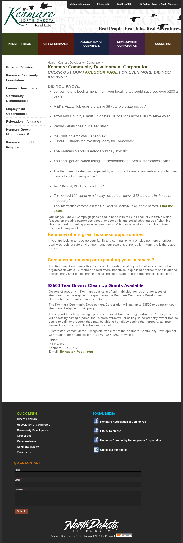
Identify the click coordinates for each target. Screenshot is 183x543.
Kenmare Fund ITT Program (20, 144)
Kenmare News (19, 43)
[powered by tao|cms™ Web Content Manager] (124, 536)
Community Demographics (17, 98)
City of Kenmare (55, 43)
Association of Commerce (91, 43)
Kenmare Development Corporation (79, 62)
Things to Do (103, 4)
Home (51, 62)
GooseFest (163, 43)
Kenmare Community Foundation (22, 77)
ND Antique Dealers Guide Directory (158, 4)
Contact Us (24, 452)
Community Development (33, 430)
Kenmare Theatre (28, 447)
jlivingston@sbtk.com (76, 351)
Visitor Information (80, 4)
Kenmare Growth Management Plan (19, 132)
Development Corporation (127, 43)
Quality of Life (124, 4)
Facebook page (100, 72)
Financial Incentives (21, 88)
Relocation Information (23, 121)
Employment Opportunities (16, 111)
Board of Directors (20, 67)
